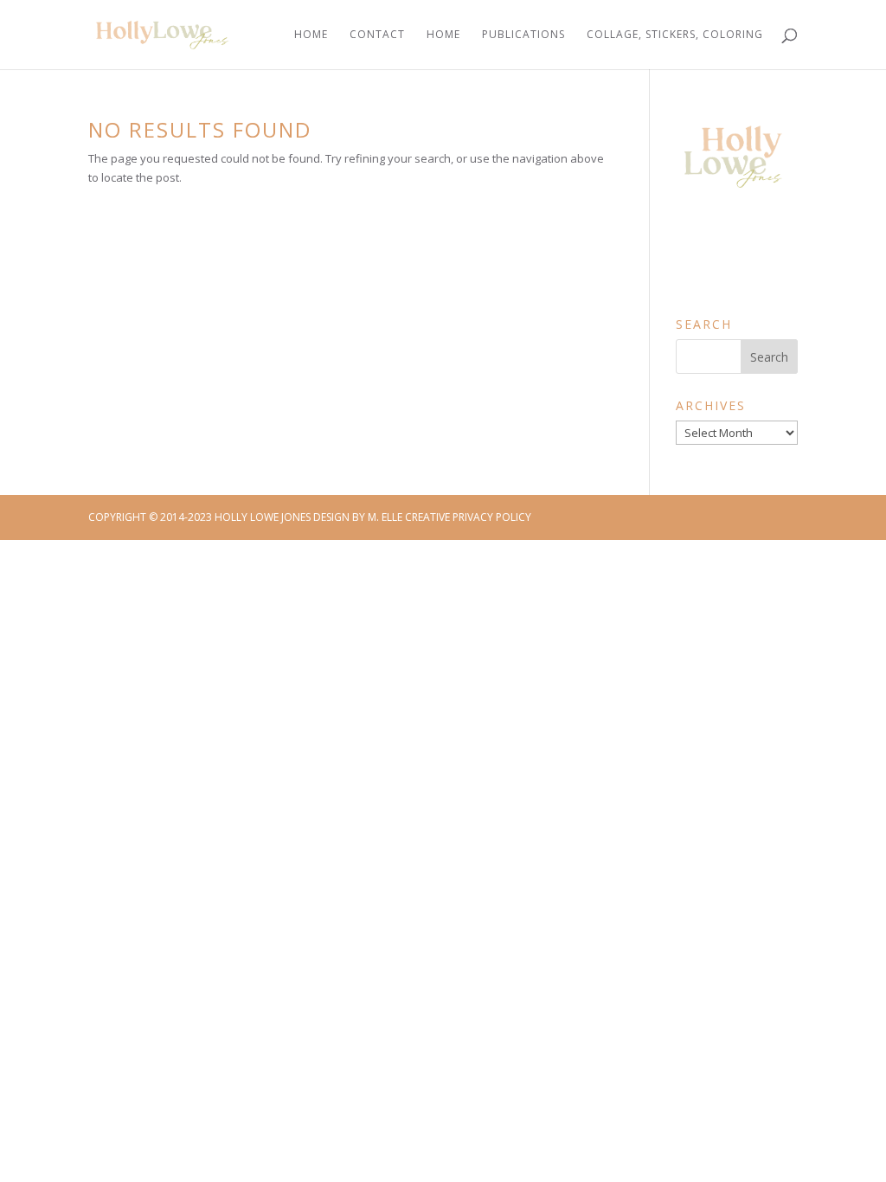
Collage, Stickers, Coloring (675, 35)
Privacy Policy (492, 517)
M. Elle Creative (409, 517)
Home (311, 35)
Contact (377, 35)
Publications (523, 35)
